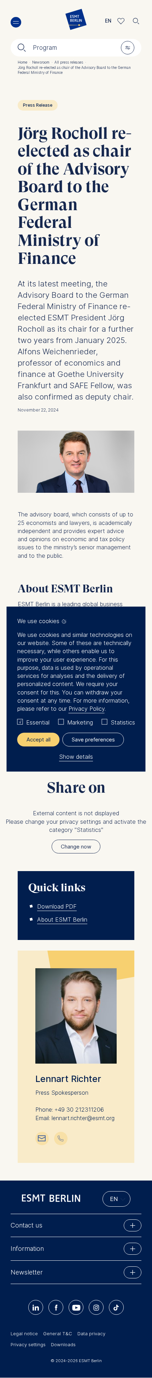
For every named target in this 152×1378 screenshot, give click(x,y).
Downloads (63, 1344)
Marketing (80, 722)
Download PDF (57, 906)
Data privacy (91, 1333)
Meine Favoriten (121, 21)
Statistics (123, 722)
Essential (37, 722)
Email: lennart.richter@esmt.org (75, 1118)
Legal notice (24, 1333)
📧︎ (42, 1138)
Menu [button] (16, 22)
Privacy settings (28, 1344)
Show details (76, 756)
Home (24, 62)
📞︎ (61, 1138)
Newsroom (42, 62)
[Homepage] (76, 21)
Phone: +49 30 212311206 (69, 1109)
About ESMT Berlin (62, 919)
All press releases (70, 62)
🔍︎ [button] (136, 19)
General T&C (57, 1333)
